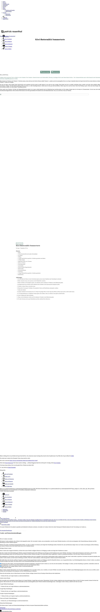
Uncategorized (12, 36)
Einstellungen (9, 530)
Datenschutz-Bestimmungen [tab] (6, 603)
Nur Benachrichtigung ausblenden (19, 530)
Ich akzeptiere (3, 530)
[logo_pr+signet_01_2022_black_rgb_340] (11, 33)
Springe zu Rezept (45, 72)
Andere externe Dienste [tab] (5, 578)
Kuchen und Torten (4, 36)
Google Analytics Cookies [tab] (5, 567)
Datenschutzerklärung (15, 528)
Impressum (3, 528)
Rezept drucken (56, 72)
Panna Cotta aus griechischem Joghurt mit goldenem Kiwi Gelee (23, 460)
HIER (72, 455)
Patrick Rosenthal (12, 467)
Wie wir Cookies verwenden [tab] (6, 538)
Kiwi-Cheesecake (9, 462)
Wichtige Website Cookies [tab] (5, 548)
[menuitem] (51, 1)
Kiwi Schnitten (57, 462)
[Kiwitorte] (41, 70)
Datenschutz (2, 607)
